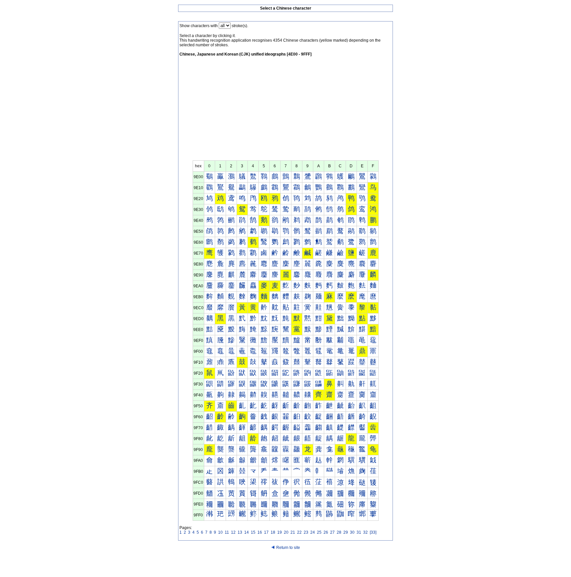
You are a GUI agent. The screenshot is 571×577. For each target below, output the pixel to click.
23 (306, 532)
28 (339, 532)
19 (279, 532)
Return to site (288, 547)
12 (233, 532)
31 (359, 532)
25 (319, 532)
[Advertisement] (285, 110)
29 (345, 532)
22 (299, 532)
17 (266, 532)
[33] (373, 532)
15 (253, 532)
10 (220, 532)
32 (365, 532)
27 (332, 532)
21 (292, 532)
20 (286, 532)
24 (312, 532)
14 (246, 532)
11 (227, 532)
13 (240, 532)
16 (259, 532)
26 (326, 532)
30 (352, 532)
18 (273, 532)
